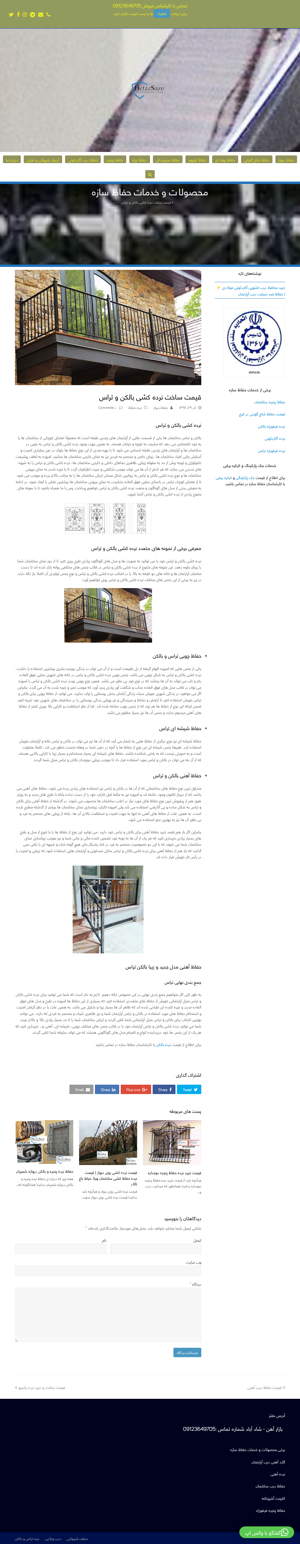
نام (104, 1240)
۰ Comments (107, 407)
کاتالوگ (162, 13)
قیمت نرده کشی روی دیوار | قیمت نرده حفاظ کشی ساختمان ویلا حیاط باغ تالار (108, 1178)
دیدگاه (195, 1284)
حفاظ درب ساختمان (270, 1485)
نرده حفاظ (135, 407)
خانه (176, 202)
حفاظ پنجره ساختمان (270, 401)
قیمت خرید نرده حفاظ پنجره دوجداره (174, 1172)
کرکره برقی (224, 477)
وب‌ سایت (193, 1262)
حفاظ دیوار (160, 407)
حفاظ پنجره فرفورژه (270, 1509)
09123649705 (127, 5)
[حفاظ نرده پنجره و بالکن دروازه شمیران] (44, 1142)
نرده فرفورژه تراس (271, 450)
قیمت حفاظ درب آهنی (265, 1387)
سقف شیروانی (77, 1538)
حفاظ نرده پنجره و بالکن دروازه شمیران (44, 1170)
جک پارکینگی (245, 477)
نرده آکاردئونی (275, 437)
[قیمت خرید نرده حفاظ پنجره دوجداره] (172, 1142)
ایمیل (197, 1240)
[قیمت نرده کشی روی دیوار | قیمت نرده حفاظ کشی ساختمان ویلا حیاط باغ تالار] (108, 1142)
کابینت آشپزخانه (273, 1497)
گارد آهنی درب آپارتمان (268, 1461)
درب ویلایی (53, 1538)
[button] (189, 1089)
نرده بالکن (163, 1044)
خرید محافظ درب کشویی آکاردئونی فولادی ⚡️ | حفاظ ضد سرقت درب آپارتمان (250, 290)
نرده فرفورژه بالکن (271, 425)
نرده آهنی (278, 1473)
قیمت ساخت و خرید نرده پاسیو (41, 1387)
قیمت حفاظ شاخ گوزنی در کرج (262, 413)
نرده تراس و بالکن (27, 1538)
